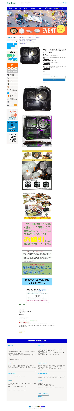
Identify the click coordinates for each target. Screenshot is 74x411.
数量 (44, 71)
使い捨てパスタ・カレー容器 (31, 39)
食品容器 (23, 39)
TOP (20, 37)
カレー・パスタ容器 (35, 37)
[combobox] (11, 42)
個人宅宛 (53, 60)
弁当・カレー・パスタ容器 (26, 37)
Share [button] (45, 82)
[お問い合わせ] (63, 3)
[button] (59, 3)
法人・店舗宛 (46, 60)
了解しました (46, 64)
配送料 (47, 55)
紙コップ (9, 47)
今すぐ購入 (54, 79)
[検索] (16, 42)
